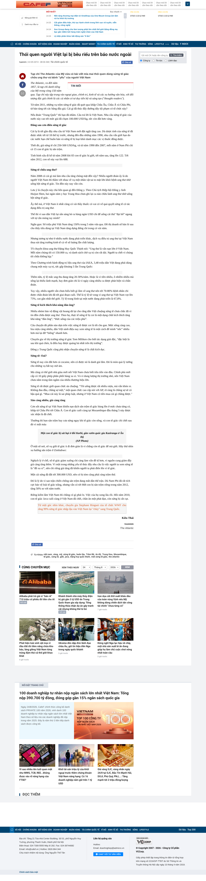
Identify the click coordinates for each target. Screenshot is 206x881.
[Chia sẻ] (22, 85)
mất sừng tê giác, (99, 557)
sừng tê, (55, 557)
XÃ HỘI (18, 44)
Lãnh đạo (172, 60)
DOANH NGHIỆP (60, 44)
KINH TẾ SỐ (128, 44)
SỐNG (150, 44)
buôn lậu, (80, 554)
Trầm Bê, (90, 554)
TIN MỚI (76, 86)
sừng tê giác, (69, 554)
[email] (22, 93)
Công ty (146, 60)
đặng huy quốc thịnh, (80, 557)
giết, (62, 557)
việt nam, (48, 554)
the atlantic (114, 557)
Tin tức (159, 60)
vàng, (55, 554)
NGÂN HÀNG (74, 44)
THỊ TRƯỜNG (140, 44)
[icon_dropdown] (187, 4)
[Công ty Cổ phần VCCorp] (161, 841)
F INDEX (184, 44)
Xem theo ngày (70, 567)
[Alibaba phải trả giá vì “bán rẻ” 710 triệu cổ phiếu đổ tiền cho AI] (37, 582)
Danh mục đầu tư (31, 24)
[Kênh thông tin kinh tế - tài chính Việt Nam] (49, 4)
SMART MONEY (88, 44)
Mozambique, (120, 554)
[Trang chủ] (11, 44)
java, (67, 557)
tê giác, (47, 557)
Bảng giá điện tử (31, 18)
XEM (127, 567)
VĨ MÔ (119, 44)
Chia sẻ (128, 62)
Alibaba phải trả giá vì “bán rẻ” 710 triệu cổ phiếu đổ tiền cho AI (37, 598)
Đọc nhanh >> (116, 12)
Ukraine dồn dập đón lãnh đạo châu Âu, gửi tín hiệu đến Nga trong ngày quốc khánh (74, 646)
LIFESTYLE (159, 44)
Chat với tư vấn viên (109, 854)
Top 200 (191, 829)
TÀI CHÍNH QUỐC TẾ (106, 44)
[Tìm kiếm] (176, 55)
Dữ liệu (174, 44)
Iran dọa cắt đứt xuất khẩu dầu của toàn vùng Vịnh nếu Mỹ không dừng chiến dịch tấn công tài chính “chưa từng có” (115, 601)
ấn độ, (98, 554)
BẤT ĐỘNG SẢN (45, 44)
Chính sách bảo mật (28, 872)
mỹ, (60, 554)
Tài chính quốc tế (59, 62)
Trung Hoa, (107, 554)
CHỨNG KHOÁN (30, 44)
